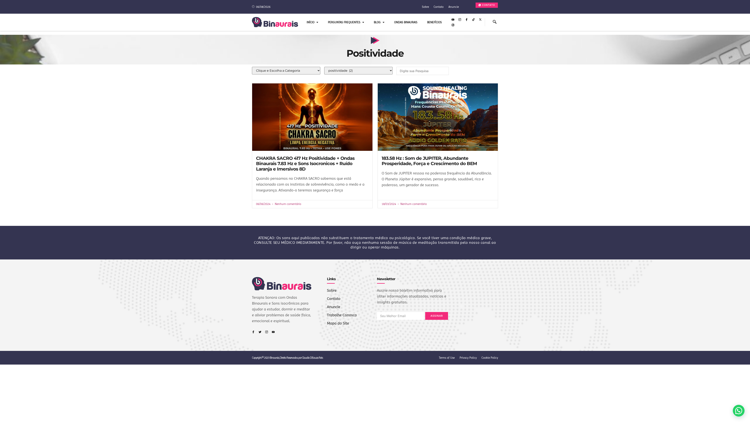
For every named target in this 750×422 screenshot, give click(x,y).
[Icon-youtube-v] (453, 19)
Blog (377, 22)
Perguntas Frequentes (344, 22)
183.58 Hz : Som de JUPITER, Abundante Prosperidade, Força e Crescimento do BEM (429, 161)
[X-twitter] (480, 19)
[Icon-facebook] (466, 19)
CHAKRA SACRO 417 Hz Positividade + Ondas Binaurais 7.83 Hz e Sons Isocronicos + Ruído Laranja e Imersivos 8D (305, 164)
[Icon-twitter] (260, 332)
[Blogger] (453, 25)
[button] (739, 411)
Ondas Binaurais (405, 22)
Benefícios (434, 22)
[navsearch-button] (494, 22)
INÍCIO (310, 22)
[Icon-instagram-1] (459, 19)
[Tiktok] (473, 19)
